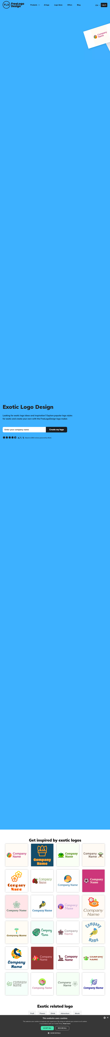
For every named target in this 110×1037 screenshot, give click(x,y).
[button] (54, 1033)
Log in (104, 5)
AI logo (46, 5)
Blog (78, 5)
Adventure (65, 1013)
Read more (66, 1023)
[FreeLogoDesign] (13, 5)
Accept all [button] (47, 1028)
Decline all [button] (62, 1028)
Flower (42, 1013)
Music (77, 1013)
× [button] (107, 1017)
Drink (53, 1013)
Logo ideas (58, 5)
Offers (69, 5)
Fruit (32, 1013)
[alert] (55, 1026)
